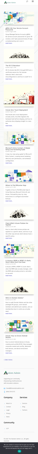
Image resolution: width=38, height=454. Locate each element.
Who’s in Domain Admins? (15, 298)
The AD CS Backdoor (13, 65)
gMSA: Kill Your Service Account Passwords (17, 29)
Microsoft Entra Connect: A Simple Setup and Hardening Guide (18, 148)
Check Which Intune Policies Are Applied (17, 224)
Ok (19, 451)
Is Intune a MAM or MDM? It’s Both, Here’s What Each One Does (18, 261)
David (8, 31)
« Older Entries (8, 360)
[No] (36, 448)
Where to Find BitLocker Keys (16, 185)
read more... (9, 43)
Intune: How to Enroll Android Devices (16, 336)
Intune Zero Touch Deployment (17, 110)
